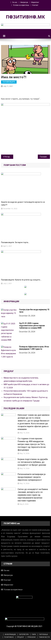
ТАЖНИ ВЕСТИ (44, 637)
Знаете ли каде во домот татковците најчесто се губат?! (23, 203)
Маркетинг (35, 2)
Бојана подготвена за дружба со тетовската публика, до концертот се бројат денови (33, 462)
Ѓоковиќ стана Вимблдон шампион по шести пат (45, 157)
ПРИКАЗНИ (31, 637)
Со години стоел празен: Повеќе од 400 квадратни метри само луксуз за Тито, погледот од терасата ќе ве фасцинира (32, 444)
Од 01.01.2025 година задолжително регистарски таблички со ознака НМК (32, 325)
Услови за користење (21, 5)
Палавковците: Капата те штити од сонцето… (21, 280)
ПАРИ (34, 634)
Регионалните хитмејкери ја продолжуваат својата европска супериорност (32, 477)
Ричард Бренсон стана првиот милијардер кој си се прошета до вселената (8, 157)
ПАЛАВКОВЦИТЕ (9, 82)
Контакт (35, 5)
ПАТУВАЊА (43, 634)
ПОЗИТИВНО (9, 637)
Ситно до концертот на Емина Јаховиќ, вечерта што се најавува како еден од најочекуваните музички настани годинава (33, 495)
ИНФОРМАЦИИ (10, 634)
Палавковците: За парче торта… (15, 242)
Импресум (24, 2)
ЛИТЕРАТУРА (24, 634)
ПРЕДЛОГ (20, 637)
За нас (14, 2)
